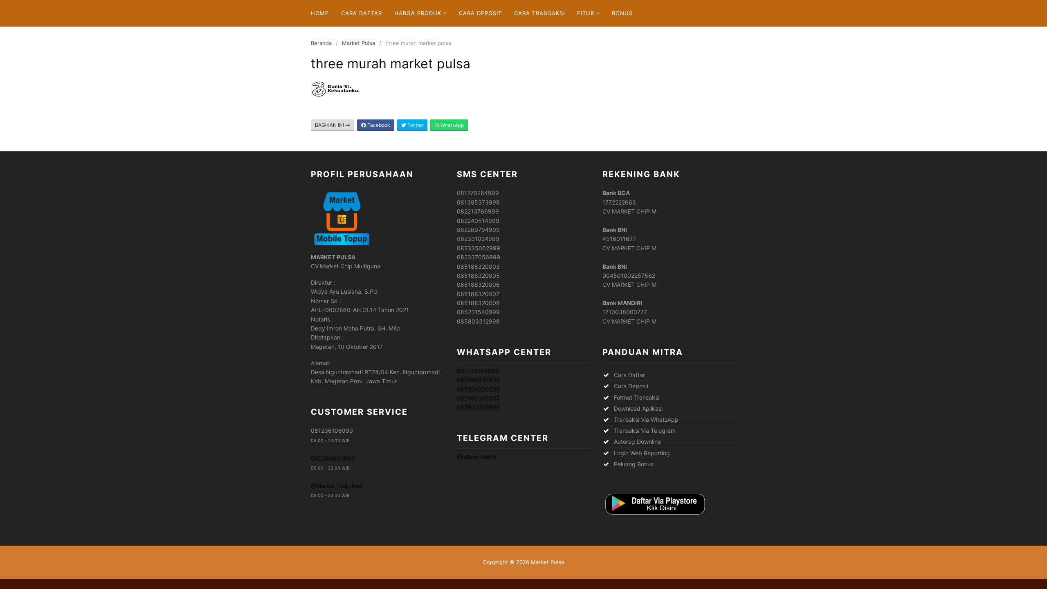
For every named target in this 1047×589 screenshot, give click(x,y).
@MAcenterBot (477, 456)
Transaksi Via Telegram (645, 430)
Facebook (378, 125)
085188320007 (478, 398)
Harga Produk (417, 13)
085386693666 (333, 458)
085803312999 (478, 407)
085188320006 (478, 389)
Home (320, 13)
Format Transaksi (636, 397)
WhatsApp (451, 125)
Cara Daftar (361, 13)
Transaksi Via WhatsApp (646, 419)
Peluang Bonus (634, 464)
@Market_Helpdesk (337, 485)
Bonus (622, 13)
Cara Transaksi (539, 13)
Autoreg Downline (637, 441)
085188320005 (478, 379)
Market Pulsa (358, 43)
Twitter (414, 125)
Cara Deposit (480, 13)
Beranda (321, 43)
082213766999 (478, 370)
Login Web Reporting (642, 453)
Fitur (585, 13)
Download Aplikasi (638, 408)
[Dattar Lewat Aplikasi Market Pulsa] (654, 515)
